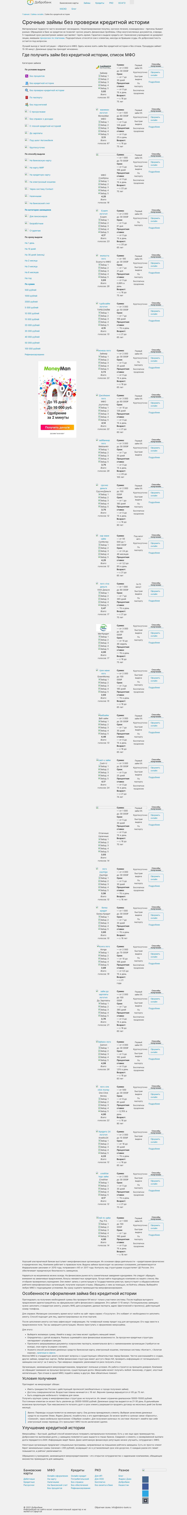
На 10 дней (30, 249)
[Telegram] (145, 1493)
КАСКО (63, 9)
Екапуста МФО (103, 261)
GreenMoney (103, 676)
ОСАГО (121, 3)
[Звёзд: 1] (104, 76)
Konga (103, 949)
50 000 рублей (32, 342)
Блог (74, 9)
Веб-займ (103, 718)
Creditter (103, 1179)
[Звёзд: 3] (103, 82)
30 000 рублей (32, 331)
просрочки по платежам (52, 38)
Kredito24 (103, 1137)
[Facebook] (145, 1486)
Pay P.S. (103, 1221)
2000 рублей (31, 301)
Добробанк (36, 1507)
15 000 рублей (32, 319)
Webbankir (103, 446)
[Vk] (145, 1479)
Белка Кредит (103, 913)
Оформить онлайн (155, 73)
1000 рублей (31, 296)
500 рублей (30, 290)
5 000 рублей (31, 307)
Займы (87, 3)
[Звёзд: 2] (103, 79)
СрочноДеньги (103, 491)
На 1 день (29, 243)
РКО (111, 3)
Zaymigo (103, 875)
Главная (25, 14)
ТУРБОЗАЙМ (103, 309)
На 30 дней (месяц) (35, 254)
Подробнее (154, 82)
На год (28, 278)
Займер (103, 73)
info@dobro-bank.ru (121, 1507)
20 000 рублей (32, 325)
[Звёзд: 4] (103, 85)
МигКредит (103, 633)
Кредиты (99, 3)
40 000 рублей (32, 337)
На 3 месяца (31, 266)
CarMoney (104, 542)
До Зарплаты (103, 1000)
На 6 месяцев (32, 272)
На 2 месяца (31, 260)
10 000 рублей (32, 313)
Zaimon (103, 1045)
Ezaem (103, 217)
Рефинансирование (34, 354)
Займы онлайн (37, 14)
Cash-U (103, 763)
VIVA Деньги (103, 590)
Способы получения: (156, 65)
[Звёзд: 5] (103, 88)
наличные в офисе (46, 1352)
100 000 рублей (32, 348)
